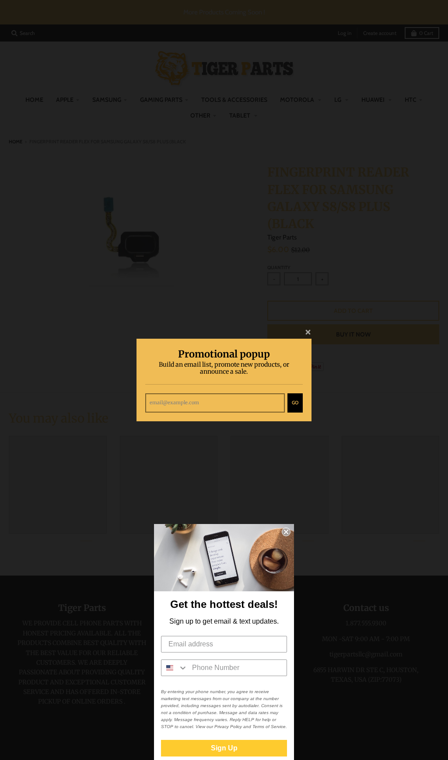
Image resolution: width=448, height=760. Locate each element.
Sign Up (224, 748)
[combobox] (174, 668)
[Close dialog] (286, 531)
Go (295, 402)
